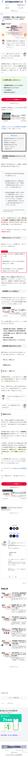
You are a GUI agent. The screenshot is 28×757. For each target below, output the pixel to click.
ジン (9, 541)
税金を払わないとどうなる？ (10, 140)
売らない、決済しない (10, 146)
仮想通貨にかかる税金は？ (10, 142)
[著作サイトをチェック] (10, 536)
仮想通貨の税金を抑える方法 (10, 144)
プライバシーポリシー (21, 750)
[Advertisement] (14, 517)
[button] (17, 528)
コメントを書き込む (14, 697)
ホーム (7, 750)
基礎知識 (4, 507)
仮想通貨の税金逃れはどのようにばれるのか (14, 138)
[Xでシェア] (10, 528)
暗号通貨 (4, 509)
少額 (15, 507)
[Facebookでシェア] (14, 528)
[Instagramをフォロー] (17, 536)
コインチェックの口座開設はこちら (14, 99)
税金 (9, 509)
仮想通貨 (10, 507)
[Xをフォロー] (14, 536)
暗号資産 (20, 507)
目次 (12, 135)
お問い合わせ (14, 752)
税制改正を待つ (8, 148)
